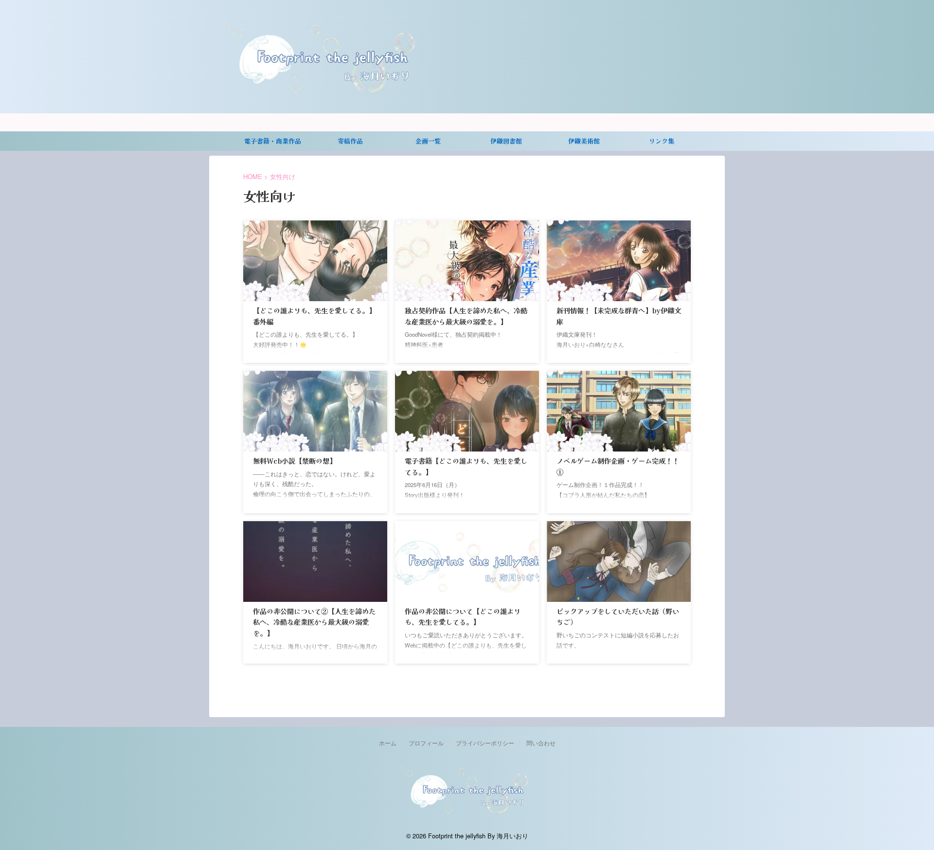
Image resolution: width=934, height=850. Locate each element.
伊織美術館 (584, 140)
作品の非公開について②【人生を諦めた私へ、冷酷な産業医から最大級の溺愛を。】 (314, 622)
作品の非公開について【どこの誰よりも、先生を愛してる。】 (463, 616)
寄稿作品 (350, 140)
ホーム (387, 743)
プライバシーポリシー (485, 743)
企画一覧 (428, 140)
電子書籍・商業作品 (272, 140)
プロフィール (426, 743)
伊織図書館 (506, 140)
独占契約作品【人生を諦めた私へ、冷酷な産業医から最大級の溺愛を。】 (466, 315)
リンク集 (661, 140)
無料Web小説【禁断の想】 (294, 460)
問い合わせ (541, 743)
